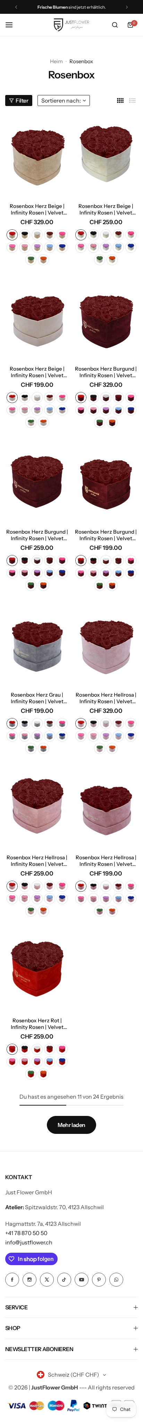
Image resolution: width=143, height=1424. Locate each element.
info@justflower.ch (28, 1242)
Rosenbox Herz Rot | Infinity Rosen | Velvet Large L (37, 1023)
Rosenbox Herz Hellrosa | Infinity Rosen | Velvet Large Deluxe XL (106, 698)
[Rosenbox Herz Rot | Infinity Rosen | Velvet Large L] (37, 969)
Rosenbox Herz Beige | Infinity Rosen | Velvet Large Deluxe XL (37, 209)
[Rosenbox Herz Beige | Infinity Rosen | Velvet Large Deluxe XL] (37, 155)
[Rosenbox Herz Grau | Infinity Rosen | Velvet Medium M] (37, 644)
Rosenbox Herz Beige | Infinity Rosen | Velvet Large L (105, 209)
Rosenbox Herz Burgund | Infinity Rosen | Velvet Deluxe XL (106, 372)
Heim (56, 61)
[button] (16, 7)
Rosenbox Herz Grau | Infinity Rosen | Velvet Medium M (37, 698)
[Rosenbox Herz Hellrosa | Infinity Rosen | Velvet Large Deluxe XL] (106, 644)
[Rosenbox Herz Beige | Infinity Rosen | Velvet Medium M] (37, 318)
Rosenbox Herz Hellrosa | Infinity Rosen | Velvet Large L (37, 860)
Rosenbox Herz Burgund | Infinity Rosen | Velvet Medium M (106, 535)
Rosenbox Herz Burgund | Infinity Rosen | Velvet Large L (37, 535)
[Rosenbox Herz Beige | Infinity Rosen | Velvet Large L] (106, 155)
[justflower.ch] (71, 24)
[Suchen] (115, 24)
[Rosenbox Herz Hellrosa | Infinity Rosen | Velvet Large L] (37, 807)
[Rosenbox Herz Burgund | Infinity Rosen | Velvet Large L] (37, 481)
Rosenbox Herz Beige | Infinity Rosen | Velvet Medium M (37, 372)
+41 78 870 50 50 (26, 1233)
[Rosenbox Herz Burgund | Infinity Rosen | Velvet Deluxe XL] (106, 318)
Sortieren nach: (61, 100)
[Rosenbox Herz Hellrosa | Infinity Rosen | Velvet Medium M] (106, 807)
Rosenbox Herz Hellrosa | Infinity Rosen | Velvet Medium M (106, 860)
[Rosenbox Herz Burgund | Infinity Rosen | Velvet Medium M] (106, 481)
